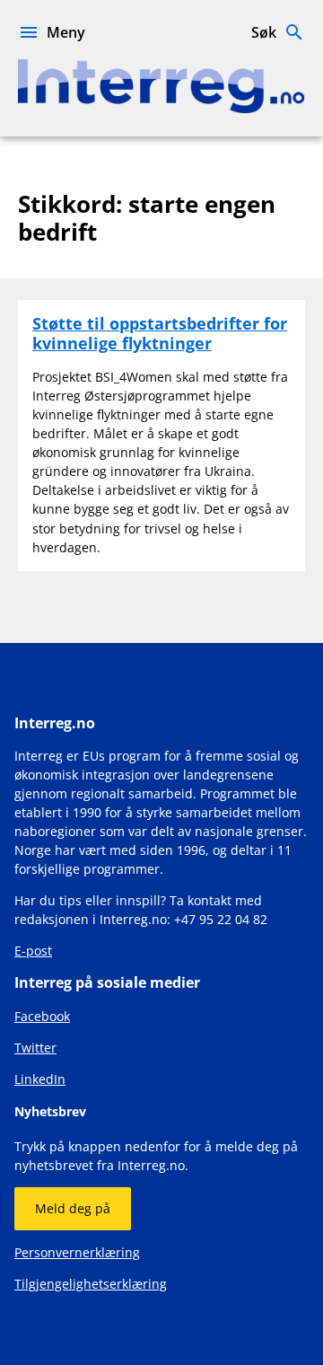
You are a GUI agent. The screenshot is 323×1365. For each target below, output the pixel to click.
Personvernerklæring (77, 1252)
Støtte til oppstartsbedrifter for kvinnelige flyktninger (159, 333)
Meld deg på (72, 1208)
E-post (33, 950)
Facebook (42, 1016)
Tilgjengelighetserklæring (90, 1283)
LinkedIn (39, 1079)
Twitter (35, 1047)
